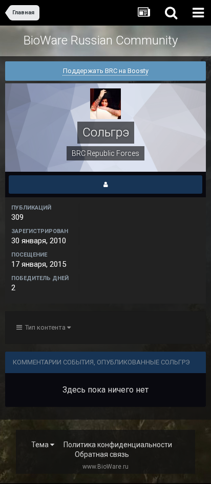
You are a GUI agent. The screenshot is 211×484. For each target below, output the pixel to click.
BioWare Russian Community (101, 40)
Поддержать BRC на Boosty (106, 71)
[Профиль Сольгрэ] (105, 184)
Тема (40, 445)
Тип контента (44, 327)
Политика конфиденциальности (118, 445)
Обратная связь (102, 454)
